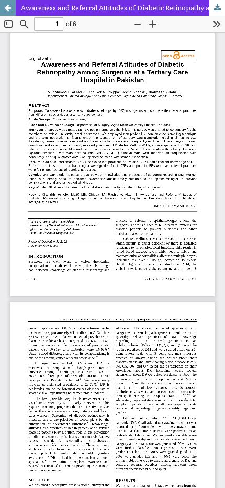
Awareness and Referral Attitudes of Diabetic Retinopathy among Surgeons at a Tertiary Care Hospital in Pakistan (123, 8)
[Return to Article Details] (8, 8)
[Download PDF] (217, 8)
